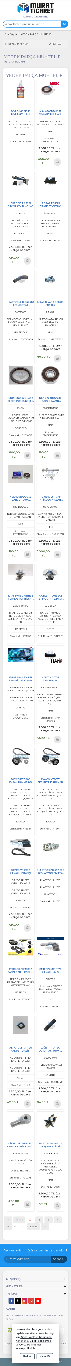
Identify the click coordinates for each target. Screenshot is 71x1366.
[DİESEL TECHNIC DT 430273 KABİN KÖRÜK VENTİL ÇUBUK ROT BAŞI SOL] (20, 1120)
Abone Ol (59, 1259)
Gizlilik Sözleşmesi (40, 1340)
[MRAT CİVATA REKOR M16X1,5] (50, 279)
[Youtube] (38, 1301)
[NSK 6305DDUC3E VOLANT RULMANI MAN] (50, 88)
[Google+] (31, 1301)
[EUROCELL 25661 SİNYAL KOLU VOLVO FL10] (20, 180)
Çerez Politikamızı (30, 1344)
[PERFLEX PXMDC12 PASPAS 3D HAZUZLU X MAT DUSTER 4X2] (20, 946)
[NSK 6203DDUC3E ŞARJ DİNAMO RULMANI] (50, 375)
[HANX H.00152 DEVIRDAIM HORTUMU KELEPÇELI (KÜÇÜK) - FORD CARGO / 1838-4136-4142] (50, 654)
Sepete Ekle (57, 162)
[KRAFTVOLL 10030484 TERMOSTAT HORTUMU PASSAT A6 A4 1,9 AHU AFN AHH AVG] (20, 279)
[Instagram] (24, 1301)
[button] (54, 44)
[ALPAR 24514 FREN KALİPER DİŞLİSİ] (20, 1024)
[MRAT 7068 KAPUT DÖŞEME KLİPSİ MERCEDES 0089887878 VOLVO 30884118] (50, 1120)
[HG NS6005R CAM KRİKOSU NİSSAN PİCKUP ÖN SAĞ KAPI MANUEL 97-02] (50, 474)
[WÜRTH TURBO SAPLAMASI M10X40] (50, 1024)
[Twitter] (18, 1301)
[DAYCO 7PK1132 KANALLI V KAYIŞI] (20, 847)
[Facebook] (11, 1301)
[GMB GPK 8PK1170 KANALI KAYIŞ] (50, 946)
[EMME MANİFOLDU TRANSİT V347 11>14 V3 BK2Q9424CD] (20, 654)
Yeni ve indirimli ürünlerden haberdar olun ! (35, 1250)
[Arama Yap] (64, 24)
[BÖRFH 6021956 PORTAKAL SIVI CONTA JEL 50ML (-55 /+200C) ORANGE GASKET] (20, 88)
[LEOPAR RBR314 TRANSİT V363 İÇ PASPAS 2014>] (50, 180)
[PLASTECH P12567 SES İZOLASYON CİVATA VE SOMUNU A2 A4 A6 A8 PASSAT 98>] (50, 847)
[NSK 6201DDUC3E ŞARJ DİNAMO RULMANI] (20, 474)
